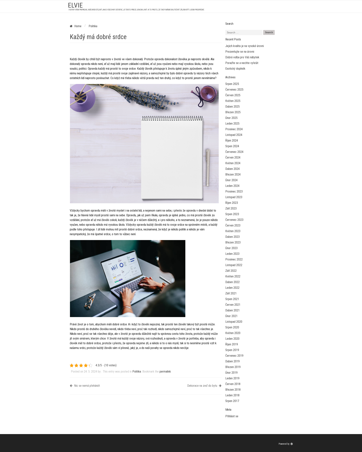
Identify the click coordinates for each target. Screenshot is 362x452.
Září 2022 (231, 271)
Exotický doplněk (235, 68)
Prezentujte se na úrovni (239, 51)
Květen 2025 (232, 101)
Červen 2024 (232, 157)
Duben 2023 (232, 237)
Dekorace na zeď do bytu (202, 385)
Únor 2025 (231, 118)
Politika (136, 371)
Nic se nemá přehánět (86, 385)
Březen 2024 (233, 174)
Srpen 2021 (232, 299)
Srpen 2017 (232, 401)
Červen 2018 (232, 384)
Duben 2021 (232, 310)
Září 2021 (231, 293)
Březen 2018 (233, 389)
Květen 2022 (232, 276)
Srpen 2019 (232, 350)
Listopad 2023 (233, 197)
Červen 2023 (232, 225)
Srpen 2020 (232, 327)
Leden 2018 (232, 395)
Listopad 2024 (233, 135)
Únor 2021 (231, 316)
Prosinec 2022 (234, 259)
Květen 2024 (232, 163)
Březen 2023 (233, 242)
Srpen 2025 (232, 84)
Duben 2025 (232, 106)
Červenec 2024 (234, 152)
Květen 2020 (232, 333)
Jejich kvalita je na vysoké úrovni (244, 46)
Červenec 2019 (234, 355)
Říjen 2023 (231, 203)
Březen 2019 (233, 367)
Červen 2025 (232, 95)
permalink (165, 371)
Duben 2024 (232, 169)
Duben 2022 (232, 282)
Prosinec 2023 (234, 191)
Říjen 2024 (231, 140)
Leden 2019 (232, 378)
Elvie (75, 5)
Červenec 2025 (234, 89)
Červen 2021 (232, 304)
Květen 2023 (232, 231)
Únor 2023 (231, 248)
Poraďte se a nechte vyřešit (241, 63)
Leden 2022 (232, 288)
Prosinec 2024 (234, 129)
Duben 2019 (232, 361)
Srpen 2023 (232, 214)
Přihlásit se (231, 416)
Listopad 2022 (233, 265)
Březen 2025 (233, 112)
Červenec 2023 (234, 220)
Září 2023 (231, 208)
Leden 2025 (232, 123)
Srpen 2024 (232, 146)
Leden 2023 (232, 254)
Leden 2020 (232, 338)
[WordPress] (292, 444)
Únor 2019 (231, 372)
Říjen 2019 (231, 344)
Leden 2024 (232, 186)
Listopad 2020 (233, 321)
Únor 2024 (231, 180)
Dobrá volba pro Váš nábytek (242, 57)
